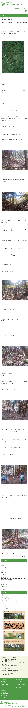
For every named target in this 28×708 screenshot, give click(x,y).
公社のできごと (5, 693)
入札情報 (17, 682)
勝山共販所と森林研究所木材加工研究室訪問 (11, 604)
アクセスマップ (22, 662)
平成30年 (4, 582)
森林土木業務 (5, 684)
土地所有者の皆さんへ (20, 684)
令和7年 (4, 565)
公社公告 (17, 685)
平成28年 (4, 586)
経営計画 (4, 681)
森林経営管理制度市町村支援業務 (19, 680)
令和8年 (4, 563)
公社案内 (4, 679)
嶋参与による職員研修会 (6, 607)
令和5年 (4, 570)
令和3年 (4, 575)
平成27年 (4, 589)
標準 (25, 8)
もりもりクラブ (19, 689)
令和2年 (4, 577)
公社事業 (4, 682)
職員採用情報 (18, 687)
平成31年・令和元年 (7, 579)
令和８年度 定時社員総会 (7, 598)
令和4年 (4, 572)
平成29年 (4, 584)
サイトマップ (5, 695)
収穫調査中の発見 (5, 595)
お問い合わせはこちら (8, 697)
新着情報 (4, 690)
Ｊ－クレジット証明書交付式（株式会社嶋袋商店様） (13, 601)
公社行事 (4, 692)
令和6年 (4, 567)
